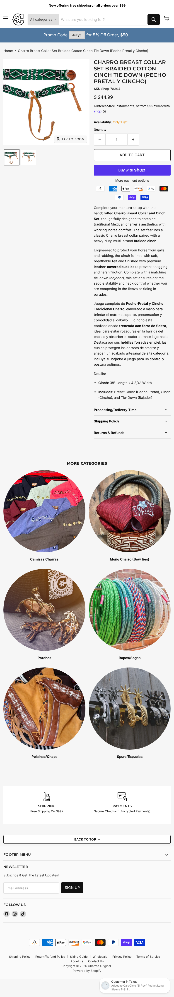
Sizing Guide (79, 956)
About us (76, 961)
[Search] (153, 19)
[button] (11, 157)
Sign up (72, 887)
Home (8, 51)
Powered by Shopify (87, 970)
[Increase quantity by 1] (133, 139)
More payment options (132, 180)
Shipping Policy (19, 956)
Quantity (100, 129)
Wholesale (100, 956)
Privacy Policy (121, 956)
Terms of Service (148, 956)
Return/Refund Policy (50, 956)
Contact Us (96, 961)
